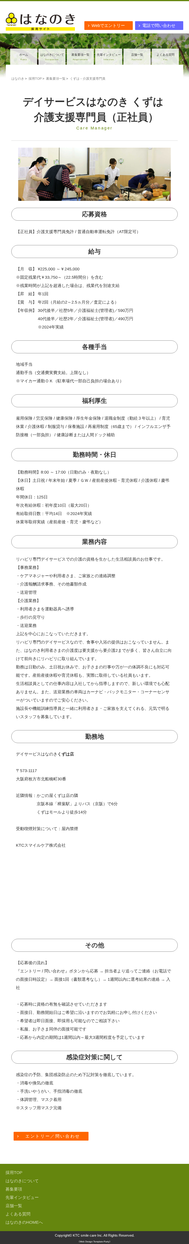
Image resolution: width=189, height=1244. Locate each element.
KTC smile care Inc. (88, 1235)
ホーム (23, 57)
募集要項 (14, 1189)
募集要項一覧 (80, 57)
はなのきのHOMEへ (24, 1222)
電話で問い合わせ (161, 25)
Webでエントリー (110, 25)
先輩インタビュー (109, 57)
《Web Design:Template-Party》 (94, 1241)
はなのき (17, 78)
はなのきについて (52, 57)
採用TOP (35, 78)
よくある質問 (165, 57)
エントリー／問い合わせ (52, 1136)
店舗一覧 (137, 57)
